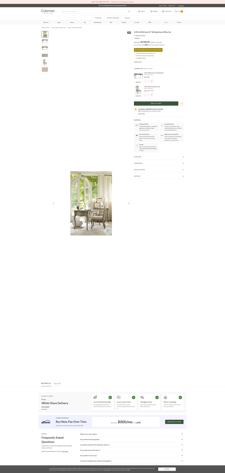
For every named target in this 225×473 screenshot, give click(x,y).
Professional (98, 18)
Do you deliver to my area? (88, 455)
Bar (85, 22)
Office (149, 22)
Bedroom (45, 22)
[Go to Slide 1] (45, 34)
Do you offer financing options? (90, 439)
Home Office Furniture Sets (59, 27)
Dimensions (138, 163)
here (129, 470)
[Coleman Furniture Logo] (48, 13)
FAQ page (65, 451)
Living (58, 22)
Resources (127, 18)
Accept (167, 469)
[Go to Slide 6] (45, 69)
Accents (137, 22)
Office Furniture (45, 27)
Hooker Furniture (140, 35)
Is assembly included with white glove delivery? (95, 445)
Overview (137, 157)
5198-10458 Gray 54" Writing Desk (153, 72)
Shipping (137, 176)
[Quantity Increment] (151, 81)
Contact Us (181, 5)
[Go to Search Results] (129, 11)
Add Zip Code (137, 62)
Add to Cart (156, 103)
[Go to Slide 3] (45, 48)
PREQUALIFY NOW (174, 422)
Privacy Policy (107, 470)
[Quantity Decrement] (145, 81)
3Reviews (137, 38)
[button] (141, 11)
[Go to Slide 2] (45, 41)
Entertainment (98, 22)
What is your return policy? (88, 434)
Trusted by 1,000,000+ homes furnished (150, 109)
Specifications (139, 169)
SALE (166, 22)
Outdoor (123, 22)
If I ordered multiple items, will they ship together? (96, 461)
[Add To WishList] (182, 103)
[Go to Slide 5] (45, 62)
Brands (179, 22)
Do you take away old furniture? (90, 450)
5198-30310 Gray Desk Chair (152, 86)
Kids (111, 22)
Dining (72, 22)
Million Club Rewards (113, 18)
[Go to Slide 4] (45, 55)
